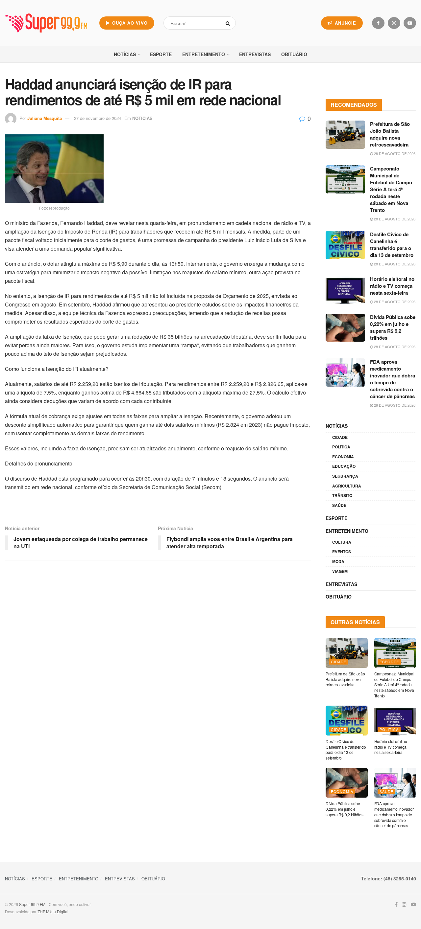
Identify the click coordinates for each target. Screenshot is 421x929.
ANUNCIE (344, 23)
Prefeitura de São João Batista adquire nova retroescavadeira (390, 134)
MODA (338, 561)
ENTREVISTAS (255, 54)
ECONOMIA (343, 457)
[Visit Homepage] (46, 23)
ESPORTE (161, 54)
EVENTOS (341, 552)
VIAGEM (340, 571)
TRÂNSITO (342, 495)
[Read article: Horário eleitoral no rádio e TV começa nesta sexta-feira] (345, 290)
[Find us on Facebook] (378, 23)
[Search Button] (229, 23)
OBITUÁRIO (294, 54)
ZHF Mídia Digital (52, 911)
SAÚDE (339, 505)
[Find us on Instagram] (394, 23)
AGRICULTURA (346, 486)
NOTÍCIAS (125, 54)
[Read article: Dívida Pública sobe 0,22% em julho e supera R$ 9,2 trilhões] (345, 328)
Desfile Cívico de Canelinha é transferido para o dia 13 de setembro (391, 245)
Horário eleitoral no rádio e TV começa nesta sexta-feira (392, 285)
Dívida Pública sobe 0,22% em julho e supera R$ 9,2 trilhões (392, 327)
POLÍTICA (341, 447)
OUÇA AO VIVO (129, 23)
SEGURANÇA (345, 476)
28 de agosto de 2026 (394, 153)
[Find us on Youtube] (410, 23)
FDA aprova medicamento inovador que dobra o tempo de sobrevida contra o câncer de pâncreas (392, 379)
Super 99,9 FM (32, 904)
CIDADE (340, 437)
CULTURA (341, 542)
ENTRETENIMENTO (203, 54)
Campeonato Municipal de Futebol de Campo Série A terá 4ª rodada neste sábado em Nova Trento (391, 189)
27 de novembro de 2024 (97, 118)
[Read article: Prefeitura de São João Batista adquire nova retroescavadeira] (345, 135)
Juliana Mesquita (44, 118)
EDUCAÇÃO (344, 466)
